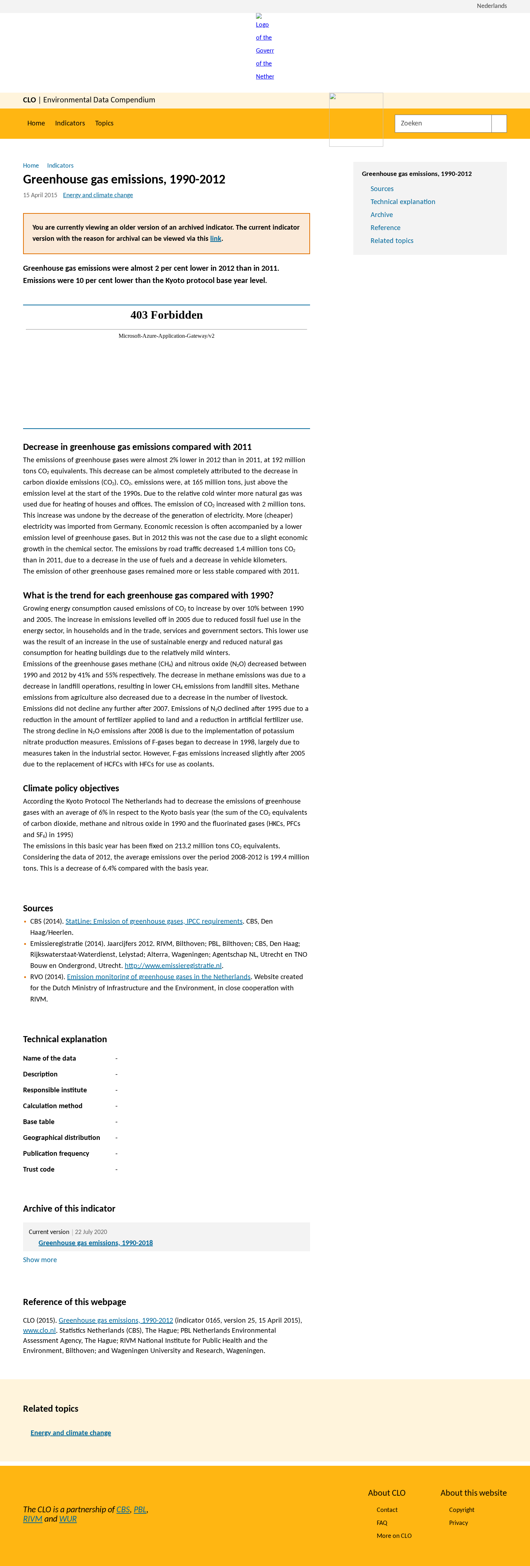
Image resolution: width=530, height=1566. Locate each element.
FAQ (382, 1523)
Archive (382, 215)
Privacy (458, 1523)
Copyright (461, 1510)
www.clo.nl (39, 1331)
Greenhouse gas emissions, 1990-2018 (96, 1243)
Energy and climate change (98, 195)
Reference (386, 228)
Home (36, 123)
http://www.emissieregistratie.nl (173, 966)
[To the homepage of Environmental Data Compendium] (265, 53)
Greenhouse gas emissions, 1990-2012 (116, 1320)
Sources (382, 189)
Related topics (392, 241)
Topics (104, 123)
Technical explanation (403, 202)
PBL (140, 1510)
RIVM (33, 1519)
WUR (68, 1519)
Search (499, 124)
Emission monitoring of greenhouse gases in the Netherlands (159, 977)
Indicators (70, 123)
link (215, 239)
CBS (123, 1510)
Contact (387, 1510)
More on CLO (394, 1536)
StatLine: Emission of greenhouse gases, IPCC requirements (154, 921)
